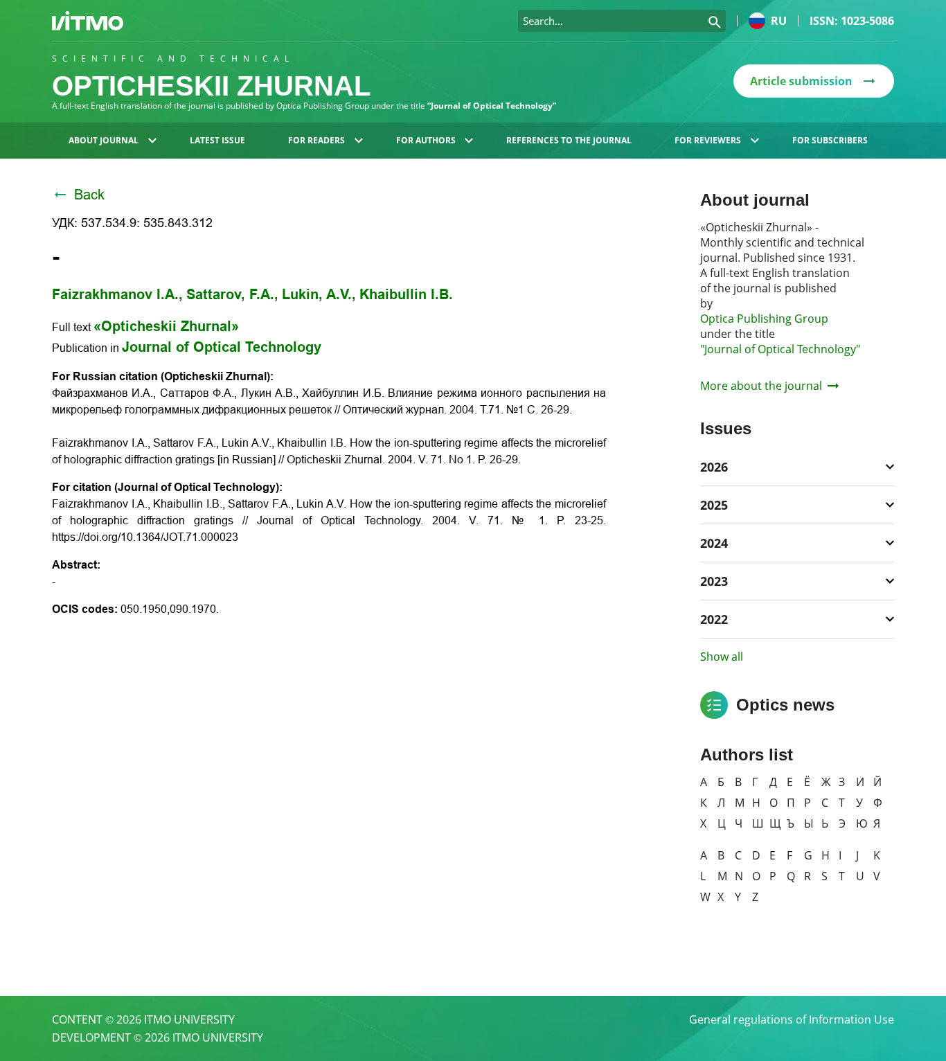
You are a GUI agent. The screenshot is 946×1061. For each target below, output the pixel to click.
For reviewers (708, 140)
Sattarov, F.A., (232, 294)
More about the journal (761, 386)
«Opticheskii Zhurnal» (166, 326)
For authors (426, 140)
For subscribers (830, 140)
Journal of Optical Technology (221, 347)
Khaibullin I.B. (406, 294)
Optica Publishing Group (764, 318)
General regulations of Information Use (791, 1019)
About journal (104, 140)
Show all (721, 656)
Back (89, 194)
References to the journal (569, 140)
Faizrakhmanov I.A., (117, 294)
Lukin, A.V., (319, 294)
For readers (316, 140)
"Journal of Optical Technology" (780, 349)
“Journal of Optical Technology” (491, 106)
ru (779, 20)
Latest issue (217, 140)
